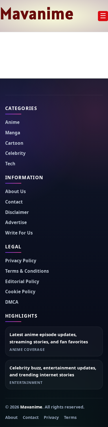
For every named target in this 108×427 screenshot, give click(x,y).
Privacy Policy (20, 261)
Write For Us (19, 233)
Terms (70, 417)
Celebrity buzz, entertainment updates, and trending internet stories (53, 371)
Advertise (16, 222)
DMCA (11, 302)
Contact (14, 202)
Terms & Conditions (27, 271)
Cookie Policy (20, 292)
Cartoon (14, 143)
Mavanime (37, 13)
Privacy (51, 417)
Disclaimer (17, 212)
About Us (15, 191)
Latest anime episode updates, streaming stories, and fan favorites (49, 337)
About (11, 417)
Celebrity (15, 153)
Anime (12, 122)
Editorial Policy (22, 281)
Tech (10, 164)
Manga (12, 133)
